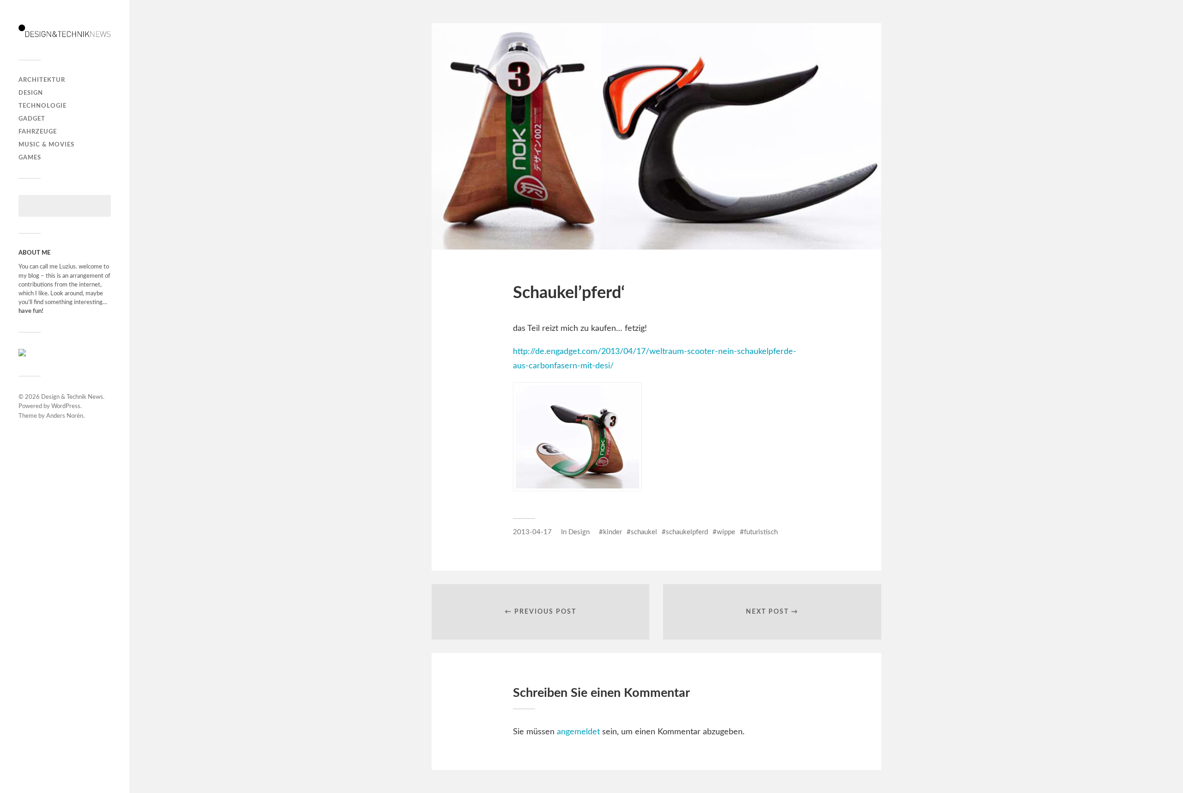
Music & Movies (46, 144)
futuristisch (761, 532)
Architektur (41, 80)
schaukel (644, 532)
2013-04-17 (532, 532)
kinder (612, 532)
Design (30, 93)
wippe (726, 532)
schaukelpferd (687, 532)
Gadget (31, 119)
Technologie (42, 106)
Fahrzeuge (37, 131)
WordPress (65, 406)
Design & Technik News (72, 397)
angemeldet (578, 732)
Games (29, 157)
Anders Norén (64, 416)
